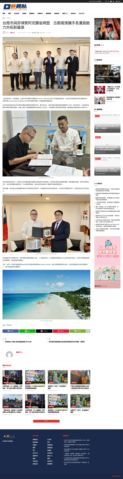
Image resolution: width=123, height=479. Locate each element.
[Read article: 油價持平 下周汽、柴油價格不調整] (58, 377)
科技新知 (16, 13)
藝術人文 (65, 13)
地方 (34, 450)
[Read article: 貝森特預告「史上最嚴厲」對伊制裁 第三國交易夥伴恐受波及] (12, 377)
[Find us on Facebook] (106, 1)
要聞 (4, 13)
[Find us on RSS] (113, 1)
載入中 (46, 421)
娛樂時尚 (40, 13)
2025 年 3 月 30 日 (101, 173)
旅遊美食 (56, 13)
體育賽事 (48, 13)
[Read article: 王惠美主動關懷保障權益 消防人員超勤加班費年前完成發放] (80, 377)
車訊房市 (73, 13)
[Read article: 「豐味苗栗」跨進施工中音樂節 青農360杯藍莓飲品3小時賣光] (12, 401)
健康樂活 (31, 13)
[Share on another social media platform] (88, 331)
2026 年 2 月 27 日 (101, 152)
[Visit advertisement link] (107, 29)
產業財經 (8, 18)
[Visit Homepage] (15, 7)
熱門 (48, 442)
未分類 (97, 116)
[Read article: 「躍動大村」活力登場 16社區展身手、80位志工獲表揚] (99, 90)
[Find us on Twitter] (108, 1)
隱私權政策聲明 (116, 476)
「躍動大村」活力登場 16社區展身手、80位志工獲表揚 (113, 88)
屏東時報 (9, 325)
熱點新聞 (49, 445)
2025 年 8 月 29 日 (22, 32)
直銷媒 (24, 13)
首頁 (4, 18)
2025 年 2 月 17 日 (101, 130)
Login (119, 1)
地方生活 (81, 13)
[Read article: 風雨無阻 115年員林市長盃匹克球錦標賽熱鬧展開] (35, 377)
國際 (9, 13)
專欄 (34, 458)
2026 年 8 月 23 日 (8, 390)
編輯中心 (12, 32)
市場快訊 (35, 461)
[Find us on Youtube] (111, 1)
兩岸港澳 (35, 442)
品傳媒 (34, 445)
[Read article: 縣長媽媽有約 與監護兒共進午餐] (99, 100)
